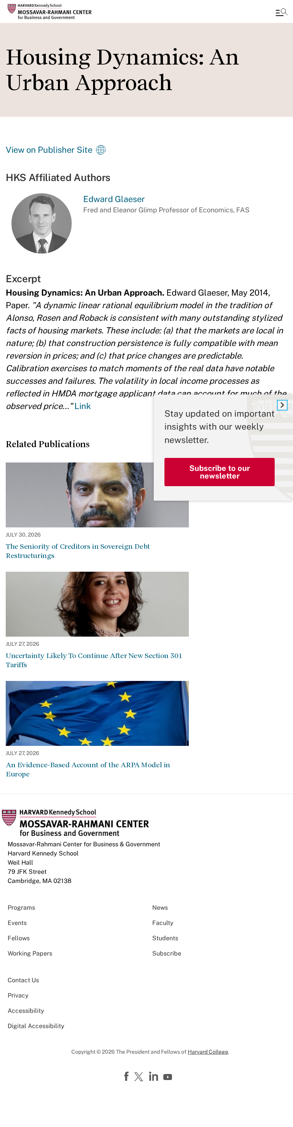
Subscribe (166, 953)
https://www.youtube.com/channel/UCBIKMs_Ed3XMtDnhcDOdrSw (168, 1077)
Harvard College (208, 1052)
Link (82, 406)
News (160, 907)
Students (165, 938)
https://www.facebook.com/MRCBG (127, 1076)
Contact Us (23, 980)
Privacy (18, 995)
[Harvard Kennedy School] (51, 11)
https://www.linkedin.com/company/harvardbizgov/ (154, 1076)
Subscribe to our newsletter (219, 472)
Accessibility (26, 1010)
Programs (21, 907)
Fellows (19, 938)
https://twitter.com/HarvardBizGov (140, 1077)
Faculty (163, 923)
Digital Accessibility (36, 1026)
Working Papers (30, 953)
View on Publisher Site (49, 150)
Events (17, 923)
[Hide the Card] (282, 405)
